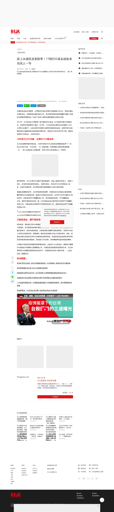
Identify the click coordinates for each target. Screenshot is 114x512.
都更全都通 (47, 38)
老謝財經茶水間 (35, 38)
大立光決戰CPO (52, 472)
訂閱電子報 (94, 32)
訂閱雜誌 (94, 38)
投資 (18, 38)
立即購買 (55, 397)
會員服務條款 (95, 495)
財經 (12, 38)
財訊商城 (76, 32)
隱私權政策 (63, 215)
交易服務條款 (80, 498)
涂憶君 (33, 69)
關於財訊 (79, 493)
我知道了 (57, 222)
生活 (24, 38)
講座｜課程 (85, 32)
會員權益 (94, 493)
